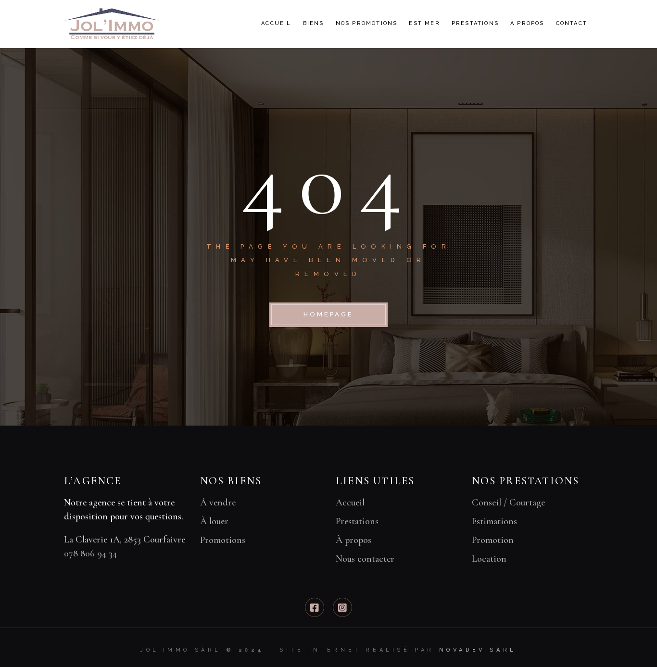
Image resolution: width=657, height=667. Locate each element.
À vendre (218, 502)
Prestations (357, 521)
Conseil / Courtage (508, 502)
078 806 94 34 (90, 553)
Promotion (493, 540)
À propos (353, 540)
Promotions (222, 540)
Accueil (350, 502)
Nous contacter (365, 559)
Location (489, 559)
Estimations (494, 521)
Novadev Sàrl (478, 650)
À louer (214, 521)
